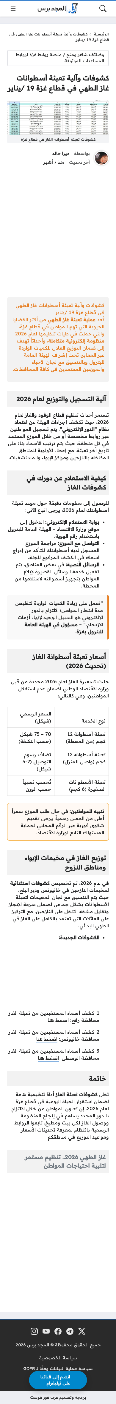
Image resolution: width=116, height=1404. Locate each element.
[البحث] (103, 8)
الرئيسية (101, 34)
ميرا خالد (61, 153)
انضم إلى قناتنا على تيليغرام (55, 1380)
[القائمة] (13, 8)
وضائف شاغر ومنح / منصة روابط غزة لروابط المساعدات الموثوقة (60, 58)
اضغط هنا (58, 1020)
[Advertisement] (58, 230)
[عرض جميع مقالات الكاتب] (101, 158)
